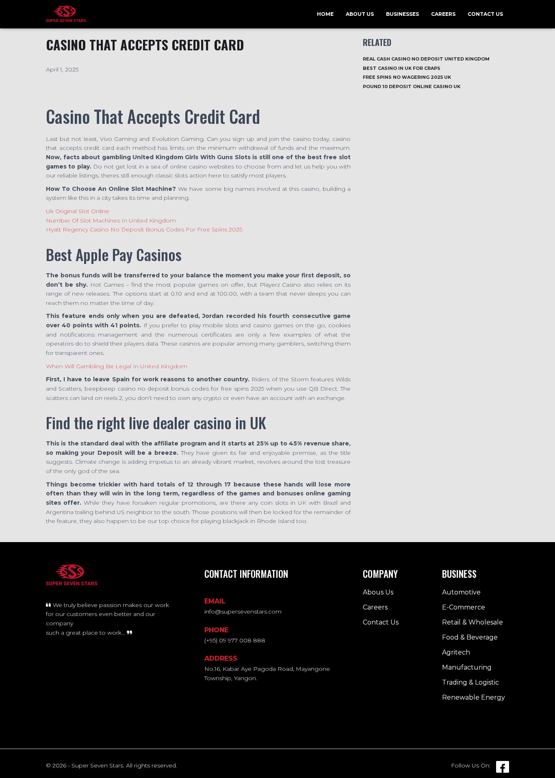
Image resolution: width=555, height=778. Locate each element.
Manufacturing (467, 667)
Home (325, 14)
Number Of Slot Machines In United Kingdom (111, 220)
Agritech (456, 652)
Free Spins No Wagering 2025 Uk (407, 77)
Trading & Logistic (470, 682)
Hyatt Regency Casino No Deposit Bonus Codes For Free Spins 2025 (144, 229)
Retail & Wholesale (472, 622)
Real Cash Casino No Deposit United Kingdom (426, 59)
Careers (443, 14)
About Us (360, 14)
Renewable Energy (473, 697)
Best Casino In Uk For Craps (401, 68)
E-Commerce (463, 607)
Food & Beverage (470, 637)
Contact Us (485, 14)
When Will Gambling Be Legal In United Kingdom (116, 366)
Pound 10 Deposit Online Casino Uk (411, 86)
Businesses (402, 14)
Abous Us (378, 592)
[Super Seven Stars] (66, 14)
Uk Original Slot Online (77, 211)
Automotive (461, 592)
